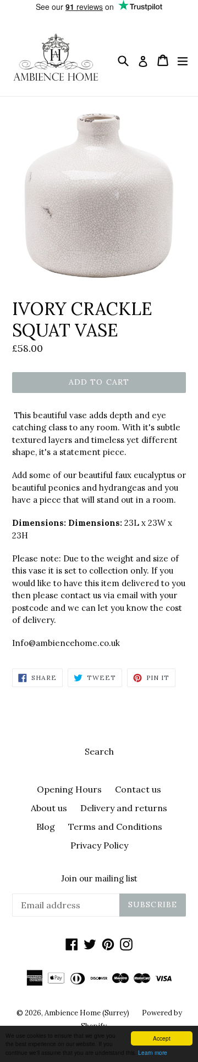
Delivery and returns (123, 807)
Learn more (152, 1052)
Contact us (138, 789)
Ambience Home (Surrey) (88, 1013)
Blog (45, 826)
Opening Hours (69, 789)
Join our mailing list (99, 879)
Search (99, 751)
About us (49, 807)
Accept (161, 1038)
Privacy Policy (99, 845)
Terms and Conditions (115, 826)
